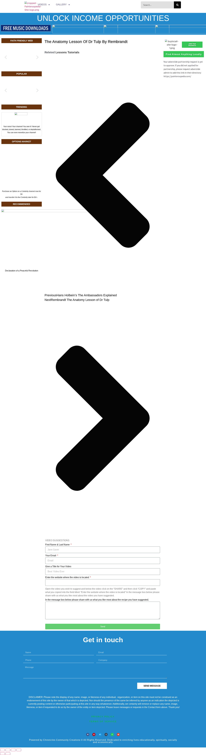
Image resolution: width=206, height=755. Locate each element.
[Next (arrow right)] (7, 753)
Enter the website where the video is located (67, 577)
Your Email (51, 555)
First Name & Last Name (57, 545)
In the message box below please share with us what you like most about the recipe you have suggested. (97, 600)
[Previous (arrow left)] (2, 753)
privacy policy (103, 716)
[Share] (13, 750)
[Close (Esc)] (18, 750)
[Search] (177, 4)
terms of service (103, 721)
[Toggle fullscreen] (7, 750)
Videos (42, 4)
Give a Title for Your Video (58, 566)
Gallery (61, 4)
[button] (6, 57)
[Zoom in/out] (2, 750)
